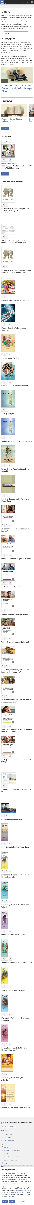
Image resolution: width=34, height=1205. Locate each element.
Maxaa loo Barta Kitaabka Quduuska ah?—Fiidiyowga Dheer (16, 88)
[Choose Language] (2, 33)
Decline (11, 1201)
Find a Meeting (6, 1137)
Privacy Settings (8, 1196)
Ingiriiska (4, 62)
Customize (20, 1201)
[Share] (27, 6)
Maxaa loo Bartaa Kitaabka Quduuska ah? (12, 120)
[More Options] (31, 6)
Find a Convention (7, 1141)
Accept (5, 1201)
